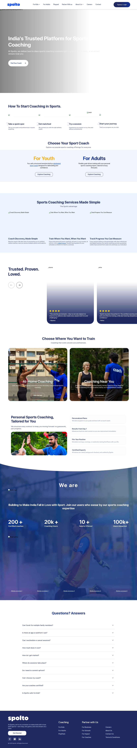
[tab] (68, 625)
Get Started (17, 733)
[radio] (50, 311)
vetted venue (62, 243)
